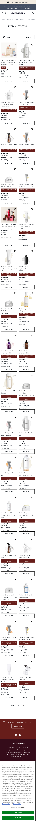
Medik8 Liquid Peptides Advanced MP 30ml (25, 269)
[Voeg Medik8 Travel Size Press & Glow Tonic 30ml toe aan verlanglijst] (15, 497)
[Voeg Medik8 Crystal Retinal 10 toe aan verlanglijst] (15, 457)
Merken (9, 19)
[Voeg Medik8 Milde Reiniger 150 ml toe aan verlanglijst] (32, 417)
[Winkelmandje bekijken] (32, 13)
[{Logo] (18, 13)
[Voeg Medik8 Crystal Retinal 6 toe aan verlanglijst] (32, 129)
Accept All (18, 817)
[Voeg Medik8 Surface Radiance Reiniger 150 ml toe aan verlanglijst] (15, 251)
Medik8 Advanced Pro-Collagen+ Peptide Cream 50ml (9, 597)
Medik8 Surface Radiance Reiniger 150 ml (9, 269)
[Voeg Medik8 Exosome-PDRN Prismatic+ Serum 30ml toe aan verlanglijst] (15, 87)
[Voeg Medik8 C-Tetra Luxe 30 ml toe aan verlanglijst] (15, 539)
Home (3, 19)
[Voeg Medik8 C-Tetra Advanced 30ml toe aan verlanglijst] (32, 335)
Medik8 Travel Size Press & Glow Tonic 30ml (8, 515)
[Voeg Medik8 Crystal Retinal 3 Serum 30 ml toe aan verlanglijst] (32, 87)
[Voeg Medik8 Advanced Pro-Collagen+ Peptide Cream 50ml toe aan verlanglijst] (15, 579)
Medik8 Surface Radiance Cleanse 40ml (7, 679)
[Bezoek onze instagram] (20, 735)
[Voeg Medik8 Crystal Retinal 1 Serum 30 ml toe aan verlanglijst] (15, 417)
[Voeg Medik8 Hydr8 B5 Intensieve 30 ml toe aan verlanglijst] (15, 335)
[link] (29, 13)
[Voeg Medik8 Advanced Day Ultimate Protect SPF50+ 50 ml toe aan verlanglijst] (32, 209)
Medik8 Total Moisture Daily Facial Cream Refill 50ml (9, 311)
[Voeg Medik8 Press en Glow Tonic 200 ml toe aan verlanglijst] (15, 375)
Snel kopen (9, 81)
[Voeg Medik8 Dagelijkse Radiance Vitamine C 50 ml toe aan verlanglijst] (32, 497)
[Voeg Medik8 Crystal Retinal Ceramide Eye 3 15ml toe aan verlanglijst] (32, 169)
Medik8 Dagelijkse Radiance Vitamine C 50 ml (26, 515)
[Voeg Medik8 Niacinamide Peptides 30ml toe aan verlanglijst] (32, 579)
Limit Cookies (18, 812)
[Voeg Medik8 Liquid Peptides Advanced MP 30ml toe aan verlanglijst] (32, 251)
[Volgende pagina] (23, 705)
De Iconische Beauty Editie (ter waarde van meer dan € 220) (8, 63)
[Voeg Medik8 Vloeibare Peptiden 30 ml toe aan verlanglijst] (32, 539)
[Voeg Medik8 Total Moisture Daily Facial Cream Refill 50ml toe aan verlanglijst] (15, 293)
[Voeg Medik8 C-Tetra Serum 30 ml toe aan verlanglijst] (15, 129)
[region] (18, 791)
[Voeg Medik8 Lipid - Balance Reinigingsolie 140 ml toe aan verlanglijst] (32, 293)
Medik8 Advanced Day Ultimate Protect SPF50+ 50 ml (26, 227)
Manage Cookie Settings (18, 807)
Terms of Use (17, 804)
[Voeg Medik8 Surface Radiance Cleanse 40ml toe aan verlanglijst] (15, 661)
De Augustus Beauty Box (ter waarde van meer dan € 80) (8, 227)
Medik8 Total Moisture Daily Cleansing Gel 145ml (26, 63)
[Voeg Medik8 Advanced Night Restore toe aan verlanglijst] (15, 169)
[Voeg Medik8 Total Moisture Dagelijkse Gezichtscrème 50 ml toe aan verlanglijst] (32, 375)
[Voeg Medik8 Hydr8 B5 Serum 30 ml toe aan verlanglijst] (32, 661)
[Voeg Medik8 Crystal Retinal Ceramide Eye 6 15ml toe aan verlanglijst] (32, 621)
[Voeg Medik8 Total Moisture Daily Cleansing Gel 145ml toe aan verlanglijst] (32, 45)
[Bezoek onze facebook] (16, 735)
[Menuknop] (2, 13)
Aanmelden (18, 726)
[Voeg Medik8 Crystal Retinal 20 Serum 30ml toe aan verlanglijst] (15, 621)
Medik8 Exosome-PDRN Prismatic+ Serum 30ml (7, 105)
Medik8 (16, 19)
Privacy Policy (6, 804)
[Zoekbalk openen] (5, 13)
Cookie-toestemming (17, 760)
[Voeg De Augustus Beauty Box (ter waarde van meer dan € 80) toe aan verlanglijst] (15, 209)
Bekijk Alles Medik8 (17, 26)
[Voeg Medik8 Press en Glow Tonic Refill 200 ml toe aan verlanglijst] (32, 457)
